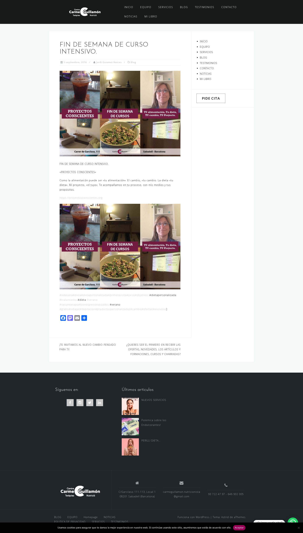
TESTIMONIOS (204, 7)
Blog (133, 62)
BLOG (184, 7)
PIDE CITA (211, 98)
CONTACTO (229, 7)
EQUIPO (145, 7)
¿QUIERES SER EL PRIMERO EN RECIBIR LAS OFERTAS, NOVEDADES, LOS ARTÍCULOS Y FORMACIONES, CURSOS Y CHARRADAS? (153, 349)
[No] (298, 527)
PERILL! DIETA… (151, 440)
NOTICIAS (130, 16)
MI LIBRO (150, 16)
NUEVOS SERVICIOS (154, 400)
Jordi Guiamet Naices (109, 62)
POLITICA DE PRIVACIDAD (70, 521)
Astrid (225, 517)
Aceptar (239, 527)
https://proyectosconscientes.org (81, 197)
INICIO (128, 7)
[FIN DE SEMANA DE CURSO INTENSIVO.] (120, 113)
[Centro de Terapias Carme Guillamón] (80, 491)
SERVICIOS (165, 7)
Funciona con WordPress (194, 517)
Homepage (91, 517)
